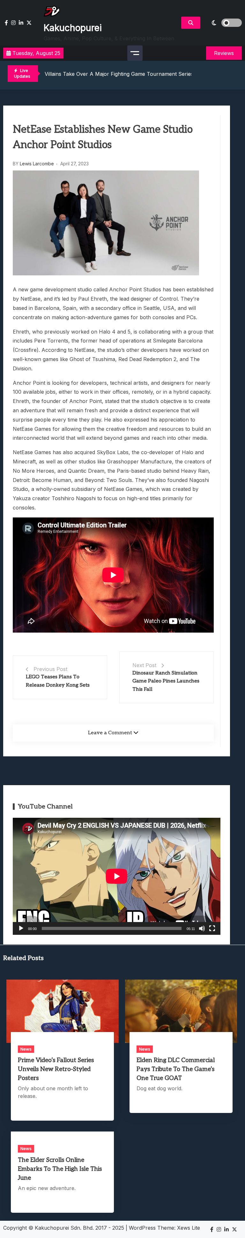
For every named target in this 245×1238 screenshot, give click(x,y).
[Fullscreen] (212, 928)
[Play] (21, 928)
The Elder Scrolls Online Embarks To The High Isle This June (60, 1169)
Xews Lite (188, 1228)
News (26, 1049)
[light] (223, 22)
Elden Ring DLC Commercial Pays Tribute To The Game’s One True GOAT (176, 1069)
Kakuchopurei (73, 27)
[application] (116, 876)
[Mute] (202, 928)
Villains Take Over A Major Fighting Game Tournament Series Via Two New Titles (143, 74)
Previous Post (50, 669)
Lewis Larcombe (37, 163)
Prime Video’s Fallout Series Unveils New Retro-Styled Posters (56, 1069)
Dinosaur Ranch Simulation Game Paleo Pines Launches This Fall (165, 681)
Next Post (144, 665)
